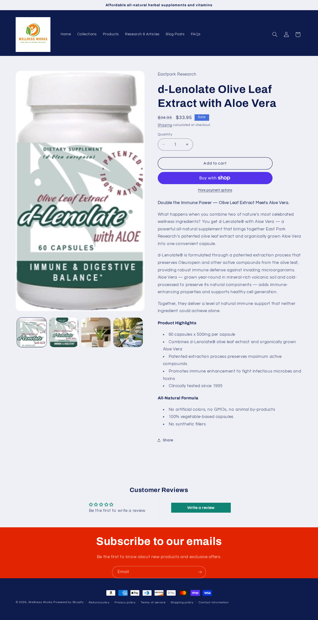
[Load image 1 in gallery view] (31, 332)
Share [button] (168, 440)
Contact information (214, 602)
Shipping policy (182, 602)
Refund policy (99, 602)
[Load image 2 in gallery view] (64, 332)
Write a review (201, 508)
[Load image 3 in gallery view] (96, 332)
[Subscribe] (200, 572)
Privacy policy (125, 602)
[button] (274, 34)
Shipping (165, 124)
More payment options (215, 190)
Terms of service (153, 602)
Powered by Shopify (68, 602)
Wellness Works (40, 602)
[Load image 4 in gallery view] (128, 332)
